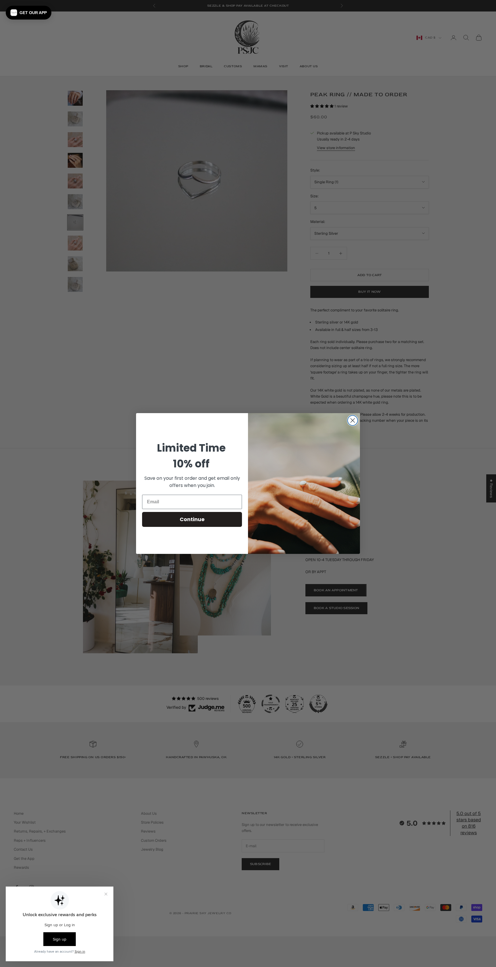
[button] (28, 13)
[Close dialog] (353, 420)
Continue (192, 519)
